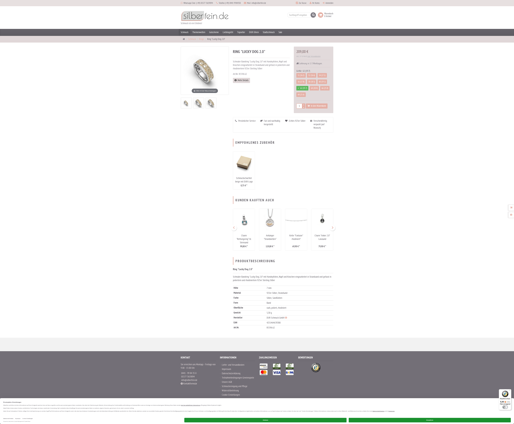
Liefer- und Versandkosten (233, 365)
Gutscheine (214, 32)
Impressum (226, 369)
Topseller (241, 32)
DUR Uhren (254, 32)
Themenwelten (198, 32)
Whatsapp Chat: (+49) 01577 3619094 (198, 3)
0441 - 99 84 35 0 (188, 373)
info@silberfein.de (189, 380)
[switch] (505, 407)
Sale (280, 32)
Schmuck (184, 32)
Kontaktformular (190, 383)
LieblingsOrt (228, 32)
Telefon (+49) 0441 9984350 (230, 3)
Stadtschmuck (269, 32)
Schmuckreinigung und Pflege (234, 386)
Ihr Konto (316, 3)
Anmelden (329, 3)
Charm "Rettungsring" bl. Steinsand (244, 239)
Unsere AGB (227, 382)
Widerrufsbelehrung (230, 390)
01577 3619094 (188, 376)
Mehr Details (242, 80)
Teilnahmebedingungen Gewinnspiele (238, 377)
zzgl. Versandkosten (313, 56)
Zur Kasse (302, 3)
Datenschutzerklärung (231, 373)
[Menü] (509, 390)
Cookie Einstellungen (231, 394)
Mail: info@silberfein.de (256, 3)
